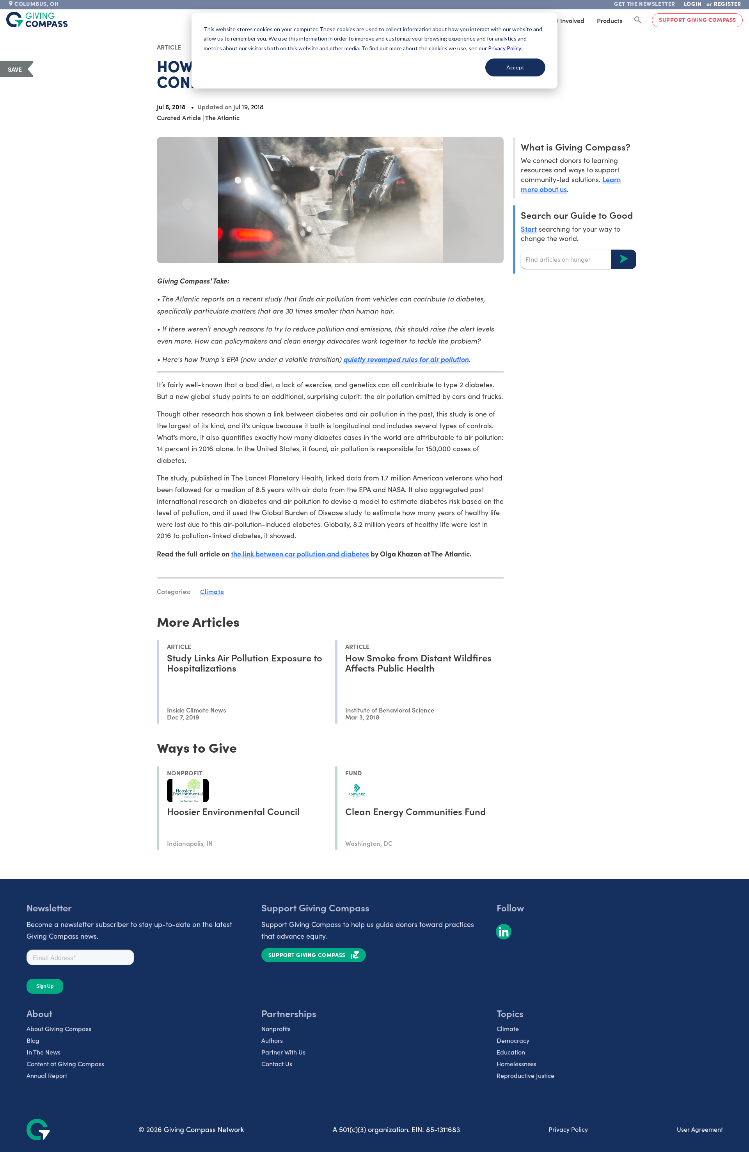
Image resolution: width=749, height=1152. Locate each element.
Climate (212, 591)
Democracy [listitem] (513, 1040)
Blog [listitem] (33, 1040)
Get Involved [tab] (566, 20)
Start (528, 228)
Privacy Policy (568, 1129)
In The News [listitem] (43, 1052)
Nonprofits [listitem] (276, 1028)
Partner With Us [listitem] (283, 1052)
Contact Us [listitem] (276, 1064)
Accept (515, 67)
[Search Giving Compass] (637, 20)
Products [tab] (609, 20)
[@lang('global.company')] (37, 19)
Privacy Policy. (505, 48)
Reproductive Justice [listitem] (525, 1075)
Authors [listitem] (272, 1040)
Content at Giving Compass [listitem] (65, 1064)
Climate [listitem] (508, 1028)
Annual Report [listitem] (47, 1075)
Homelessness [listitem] (516, 1064)
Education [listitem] (511, 1052)
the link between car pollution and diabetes (300, 553)
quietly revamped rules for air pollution (406, 359)
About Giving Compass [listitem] (59, 1028)
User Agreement (700, 1129)
